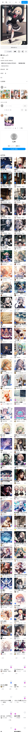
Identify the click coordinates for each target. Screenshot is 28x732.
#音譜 (2, 73)
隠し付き (7, 110)
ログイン (25, 2)
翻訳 (1, 77)
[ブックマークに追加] (19, 51)
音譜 (7, 69)
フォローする (14, 149)
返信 (22, 128)
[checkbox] (4, 110)
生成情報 (3, 81)
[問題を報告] (18, 128)
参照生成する (14, 47)
